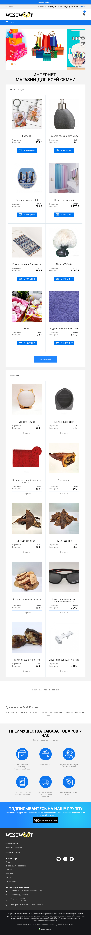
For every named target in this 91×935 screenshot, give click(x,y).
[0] (83, 14)
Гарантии (9, 874)
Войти (83, 6)
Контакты (9, 870)
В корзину (27, 433)
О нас (8, 862)
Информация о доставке (16, 866)
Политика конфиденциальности (45, 920)
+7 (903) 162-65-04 (55, 7)
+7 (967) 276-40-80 (71, 7)
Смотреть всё (45, 359)
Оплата (8, 878)
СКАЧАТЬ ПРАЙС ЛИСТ (45, 2)
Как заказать (11, 881)
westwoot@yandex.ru (19, 895)
